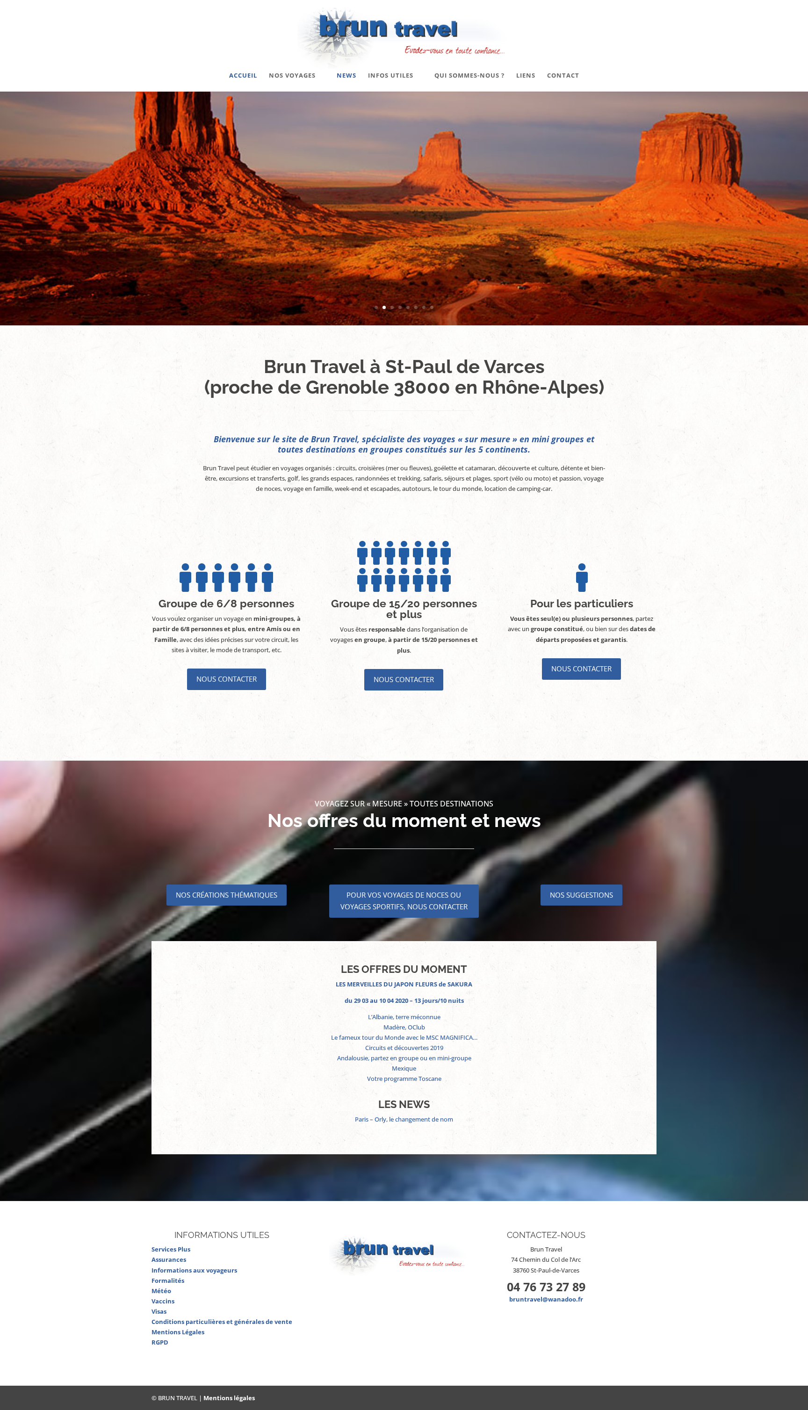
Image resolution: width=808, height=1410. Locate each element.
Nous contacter (226, 678)
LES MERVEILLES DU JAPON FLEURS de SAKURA (404, 984)
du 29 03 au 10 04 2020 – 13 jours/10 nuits (404, 1000)
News (346, 75)
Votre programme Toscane (404, 1078)
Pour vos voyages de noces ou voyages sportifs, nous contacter (404, 901)
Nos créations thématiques (226, 894)
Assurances (169, 1259)
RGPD (160, 1342)
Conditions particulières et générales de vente (222, 1321)
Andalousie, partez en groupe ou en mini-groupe (404, 1058)
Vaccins (163, 1301)
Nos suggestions (581, 894)
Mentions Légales (178, 1332)
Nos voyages (292, 75)
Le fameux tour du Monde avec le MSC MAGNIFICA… (404, 1037)
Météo (161, 1291)
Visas (159, 1311)
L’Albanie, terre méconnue (404, 1017)
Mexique (404, 1068)
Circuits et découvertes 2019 (404, 1047)
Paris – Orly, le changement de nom (404, 1119)
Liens (525, 75)
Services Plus (171, 1249)
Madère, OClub (404, 1027)
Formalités (168, 1280)
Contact (563, 75)
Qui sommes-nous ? (469, 75)
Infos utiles (390, 75)
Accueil (243, 75)
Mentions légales (229, 1398)
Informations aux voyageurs (194, 1270)
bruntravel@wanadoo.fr (546, 1299)
